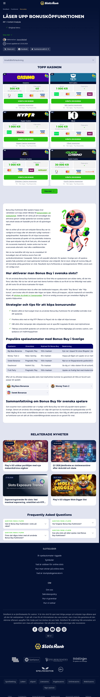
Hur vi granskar (49, 598)
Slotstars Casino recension (26, 181)
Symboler (49, 560)
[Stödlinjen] (80, 659)
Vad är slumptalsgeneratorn (49, 573)
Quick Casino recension (73, 181)
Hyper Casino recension (26, 143)
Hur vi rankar (49, 603)
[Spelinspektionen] (15, 659)
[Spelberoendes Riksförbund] (56, 659)
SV (48, 636)
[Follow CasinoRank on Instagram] (40, 629)
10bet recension (73, 143)
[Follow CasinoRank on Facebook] (34, 629)
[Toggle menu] (4, 3)
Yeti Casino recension (73, 105)
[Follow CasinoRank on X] (46, 629)
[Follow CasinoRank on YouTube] (52, 629)
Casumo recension (25, 105)
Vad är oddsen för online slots (49, 564)
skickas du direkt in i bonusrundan (28, 295)
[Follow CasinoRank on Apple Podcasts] (64, 629)
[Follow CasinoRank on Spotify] (58, 629)
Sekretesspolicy (49, 594)
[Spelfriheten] (44, 669)
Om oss (49, 589)
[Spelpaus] (32, 659)
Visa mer (48, 191)
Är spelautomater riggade (49, 555)
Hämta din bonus (26, 101)
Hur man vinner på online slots (49, 568)
